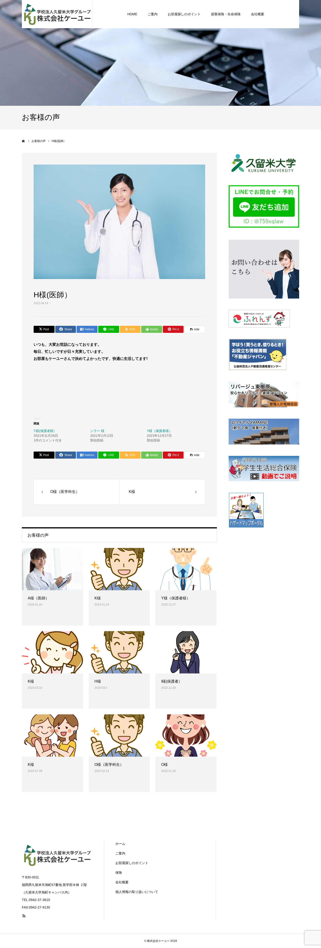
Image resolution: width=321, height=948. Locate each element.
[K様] (119, 569)
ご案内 (152, 14)
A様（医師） (38, 598)
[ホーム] (23, 141)
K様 (97, 598)
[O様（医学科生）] (119, 735)
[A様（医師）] (52, 569)
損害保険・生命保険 (226, 14)
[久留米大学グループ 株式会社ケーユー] (57, 14)
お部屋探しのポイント (184, 14)
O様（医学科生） (109, 765)
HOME (132, 14)
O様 (164, 765)
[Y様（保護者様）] (185, 569)
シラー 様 (97, 431)
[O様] (185, 735)
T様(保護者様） (45, 431)
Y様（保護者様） (159, 431)
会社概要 (257, 14)
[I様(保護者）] (185, 652)
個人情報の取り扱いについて (136, 892)
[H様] (119, 652)
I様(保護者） (171, 681)
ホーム (120, 844)
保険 (118, 872)
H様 (97, 681)
